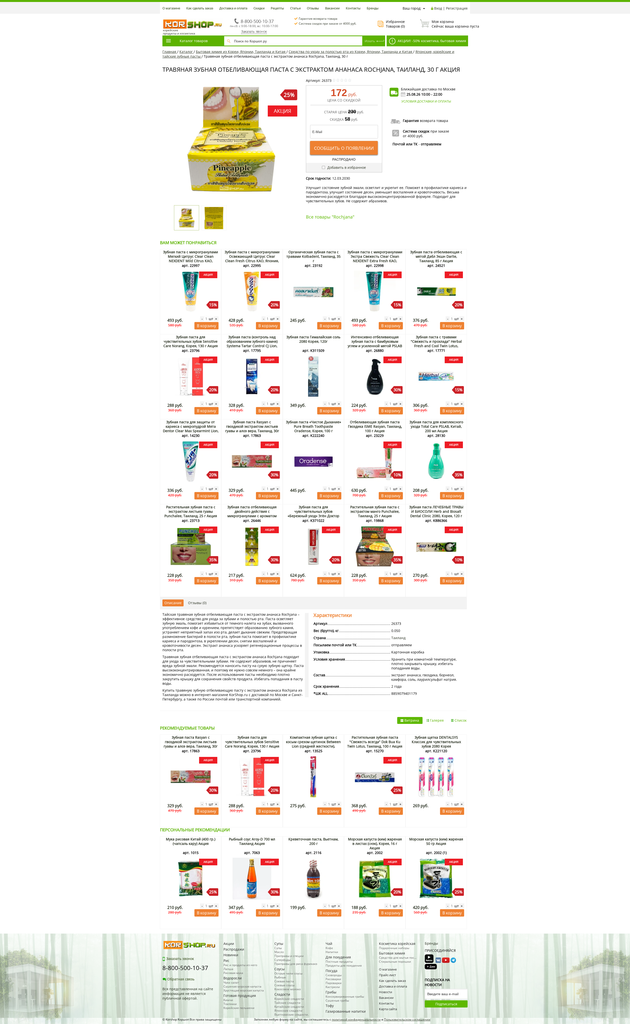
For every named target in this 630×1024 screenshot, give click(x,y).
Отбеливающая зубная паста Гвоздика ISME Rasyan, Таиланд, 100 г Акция (375, 426)
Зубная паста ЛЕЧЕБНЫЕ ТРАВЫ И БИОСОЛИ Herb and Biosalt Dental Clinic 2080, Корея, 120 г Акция (436, 514)
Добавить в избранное (346, 167)
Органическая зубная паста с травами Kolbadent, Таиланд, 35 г (313, 256)
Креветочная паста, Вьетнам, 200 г (313, 841)
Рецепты (277, 8)
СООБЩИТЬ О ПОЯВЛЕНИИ (344, 148)
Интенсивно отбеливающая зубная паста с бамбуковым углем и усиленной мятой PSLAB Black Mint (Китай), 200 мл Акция (374, 344)
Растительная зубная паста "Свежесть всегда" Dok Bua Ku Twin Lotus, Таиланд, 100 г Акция (374, 742)
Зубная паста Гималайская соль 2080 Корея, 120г (313, 339)
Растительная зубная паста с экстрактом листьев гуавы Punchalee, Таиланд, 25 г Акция (190, 511)
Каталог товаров (194, 40)
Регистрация (457, 8)
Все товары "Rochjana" (330, 217)
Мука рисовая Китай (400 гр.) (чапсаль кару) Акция (190, 841)
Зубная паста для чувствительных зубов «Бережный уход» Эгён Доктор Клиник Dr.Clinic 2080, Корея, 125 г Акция (313, 516)
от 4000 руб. (413, 136)
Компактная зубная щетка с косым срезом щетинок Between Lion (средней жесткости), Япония (313, 744)
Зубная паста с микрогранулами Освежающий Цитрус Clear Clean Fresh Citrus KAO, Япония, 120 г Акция (252, 259)
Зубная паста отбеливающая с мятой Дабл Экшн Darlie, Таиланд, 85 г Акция (436, 256)
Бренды (372, 8)
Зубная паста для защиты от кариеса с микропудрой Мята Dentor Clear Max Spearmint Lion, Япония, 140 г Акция (191, 429)
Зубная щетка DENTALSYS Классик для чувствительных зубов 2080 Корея (436, 742)
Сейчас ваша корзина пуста (450, 24)
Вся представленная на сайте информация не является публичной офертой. (187, 994)
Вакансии (332, 8)
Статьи (295, 8)
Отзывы (313, 8)
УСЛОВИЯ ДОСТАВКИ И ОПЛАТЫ (426, 101)
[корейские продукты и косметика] (164, 16)
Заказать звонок (254, 31)
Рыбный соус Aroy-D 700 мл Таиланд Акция (252, 841)
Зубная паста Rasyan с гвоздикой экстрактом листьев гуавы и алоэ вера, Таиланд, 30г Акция (252, 429)
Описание (173, 602)
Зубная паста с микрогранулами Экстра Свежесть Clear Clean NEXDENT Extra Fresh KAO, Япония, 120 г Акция (374, 259)
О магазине (171, 8)
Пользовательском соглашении (407, 1019)
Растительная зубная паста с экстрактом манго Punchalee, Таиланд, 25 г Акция (374, 511)
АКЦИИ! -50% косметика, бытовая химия (431, 40)
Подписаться (446, 1004)
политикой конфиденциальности (356, 1019)
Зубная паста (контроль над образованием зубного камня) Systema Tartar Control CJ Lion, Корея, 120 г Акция (252, 344)
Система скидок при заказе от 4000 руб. (327, 23)
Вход (438, 8)
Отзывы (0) (197, 602)
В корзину (206, 325)
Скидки (259, 8)
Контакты (353, 8)
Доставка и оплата (233, 8)
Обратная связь (180, 979)
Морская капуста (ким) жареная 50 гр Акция (436, 841)
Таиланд (398, 637)
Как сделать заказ (199, 8)
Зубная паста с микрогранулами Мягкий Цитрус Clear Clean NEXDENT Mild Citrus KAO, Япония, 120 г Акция (190, 259)
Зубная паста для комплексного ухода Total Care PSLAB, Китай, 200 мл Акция (436, 426)
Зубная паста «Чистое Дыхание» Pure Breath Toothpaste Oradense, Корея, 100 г (313, 426)
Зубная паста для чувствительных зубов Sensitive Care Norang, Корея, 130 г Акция (190, 341)
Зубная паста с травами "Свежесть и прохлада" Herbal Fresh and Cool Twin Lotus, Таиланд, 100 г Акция (436, 344)
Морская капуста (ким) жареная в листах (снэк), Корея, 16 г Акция (375, 843)
